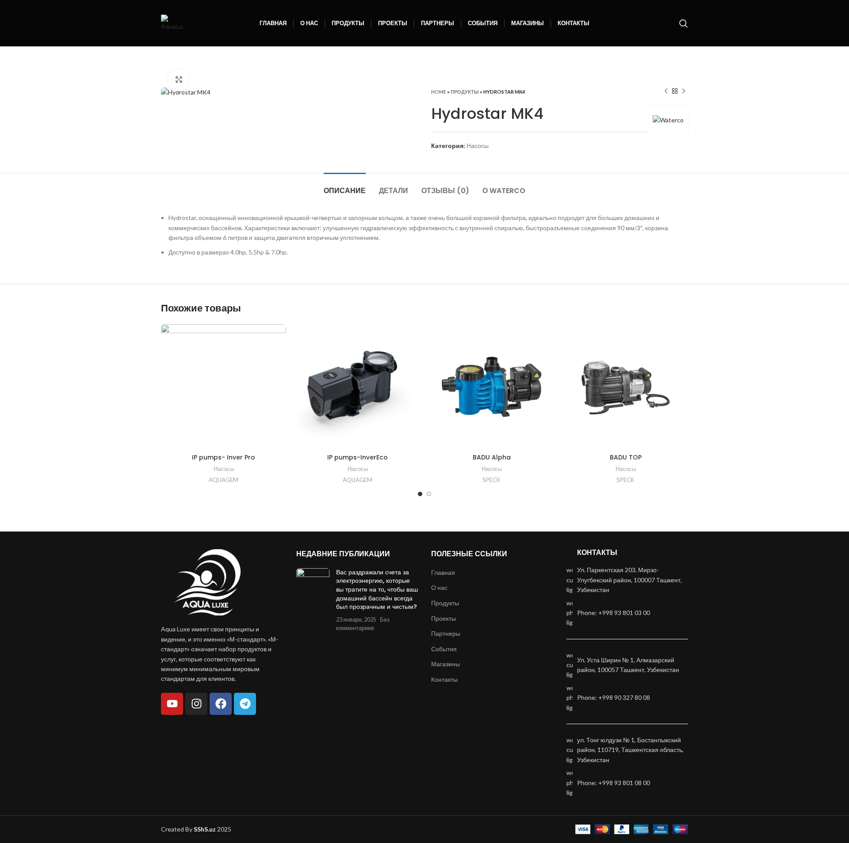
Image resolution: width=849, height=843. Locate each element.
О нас (439, 587)
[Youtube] (172, 704)
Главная (443, 572)
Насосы (478, 145)
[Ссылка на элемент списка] (627, 613)
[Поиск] (683, 23)
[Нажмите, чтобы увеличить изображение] (179, 80)
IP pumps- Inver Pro (223, 457)
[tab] (345, 186)
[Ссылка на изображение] (207, 581)
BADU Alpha (492, 457)
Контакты (444, 679)
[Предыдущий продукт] (666, 91)
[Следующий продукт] (683, 91)
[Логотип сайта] (172, 22)
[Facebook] (221, 704)
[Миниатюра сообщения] (312, 600)
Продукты (465, 92)
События (444, 649)
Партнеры (445, 633)
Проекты (443, 618)
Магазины (445, 664)
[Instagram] (196, 704)
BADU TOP (626, 457)
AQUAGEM (223, 479)
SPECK (491, 479)
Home (438, 92)
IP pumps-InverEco (357, 457)
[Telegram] (245, 704)
